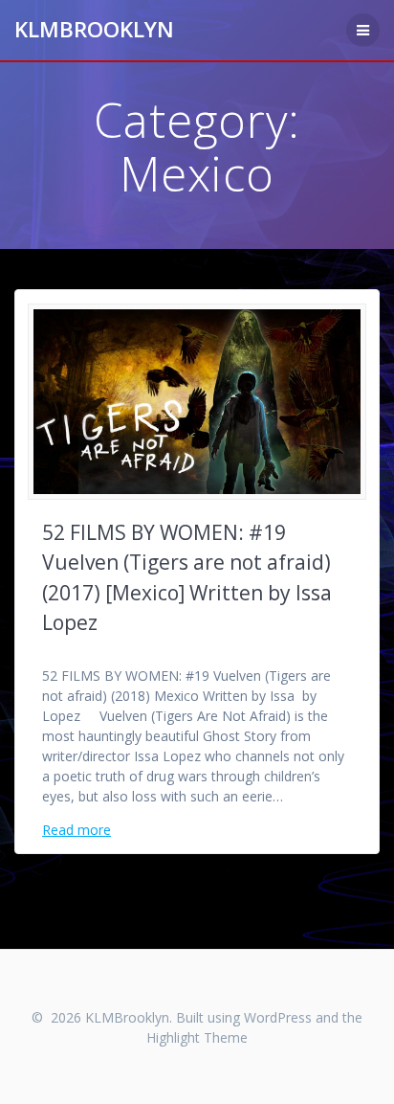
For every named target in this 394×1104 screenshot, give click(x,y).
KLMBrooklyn (94, 29)
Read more (76, 830)
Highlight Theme (197, 1037)
